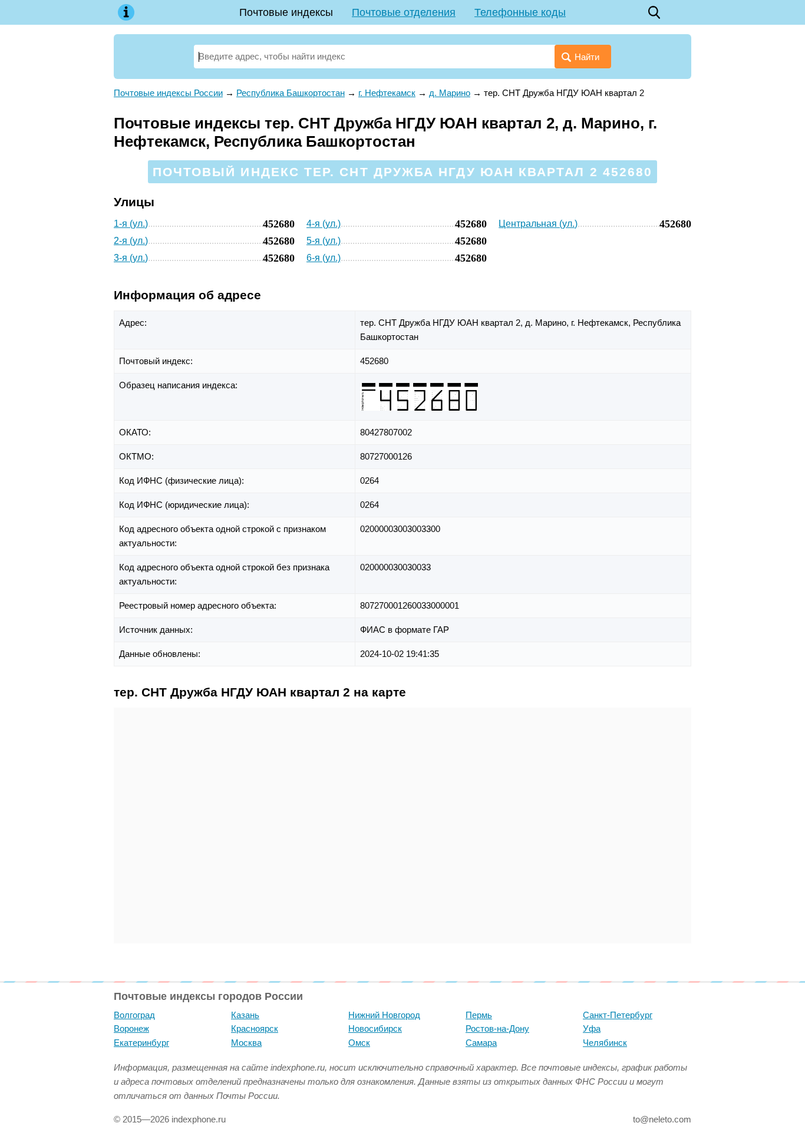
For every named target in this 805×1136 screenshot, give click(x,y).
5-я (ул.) (323, 241)
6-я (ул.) (323, 258)
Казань (245, 1015)
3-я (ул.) (131, 258)
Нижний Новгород (384, 1015)
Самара (481, 1043)
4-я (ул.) (323, 224)
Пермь (479, 1015)
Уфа (592, 1028)
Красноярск (254, 1028)
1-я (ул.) (131, 224)
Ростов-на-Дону (497, 1028)
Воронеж (131, 1028)
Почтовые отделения (404, 12)
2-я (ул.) (131, 241)
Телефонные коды (520, 12)
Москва (246, 1043)
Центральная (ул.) (538, 224)
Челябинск (605, 1043)
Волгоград (134, 1015)
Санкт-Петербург (617, 1015)
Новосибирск (375, 1028)
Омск (359, 1043)
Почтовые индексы (286, 12)
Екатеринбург (141, 1043)
